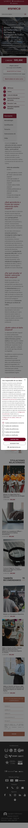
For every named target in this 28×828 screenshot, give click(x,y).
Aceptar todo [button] (14, 439)
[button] (14, 447)
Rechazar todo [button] (14, 443)
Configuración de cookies (8, 417)
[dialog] (14, 414)
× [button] (24, 379)
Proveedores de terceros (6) (9, 399)
